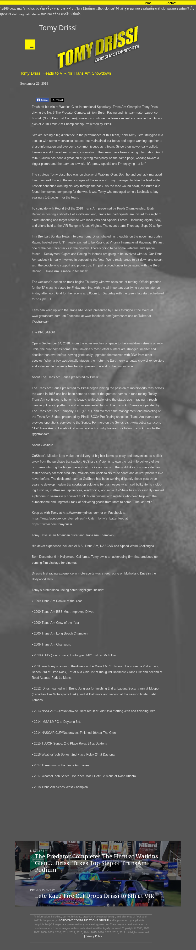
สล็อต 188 (178, 3)
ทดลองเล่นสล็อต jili (147, 8)
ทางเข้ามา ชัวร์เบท (83, 3)
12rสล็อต (89, 8)
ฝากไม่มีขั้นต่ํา (71, 14)
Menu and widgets (30, 44)
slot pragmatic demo (26, 14)
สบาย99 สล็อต (50, 14)
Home (147, 3)
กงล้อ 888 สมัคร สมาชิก (113, 3)
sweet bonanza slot (56, 3)
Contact (171, 3)
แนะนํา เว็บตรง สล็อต (28, 3)
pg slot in (6, 3)
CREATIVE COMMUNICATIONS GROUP (84, 920)
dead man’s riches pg (24, 8)
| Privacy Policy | (93, 936)
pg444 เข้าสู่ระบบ (122, 8)
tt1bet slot (102, 8)
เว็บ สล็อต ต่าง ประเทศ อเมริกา (61, 8)
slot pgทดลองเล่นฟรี (175, 8)
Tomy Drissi (58, 27)
